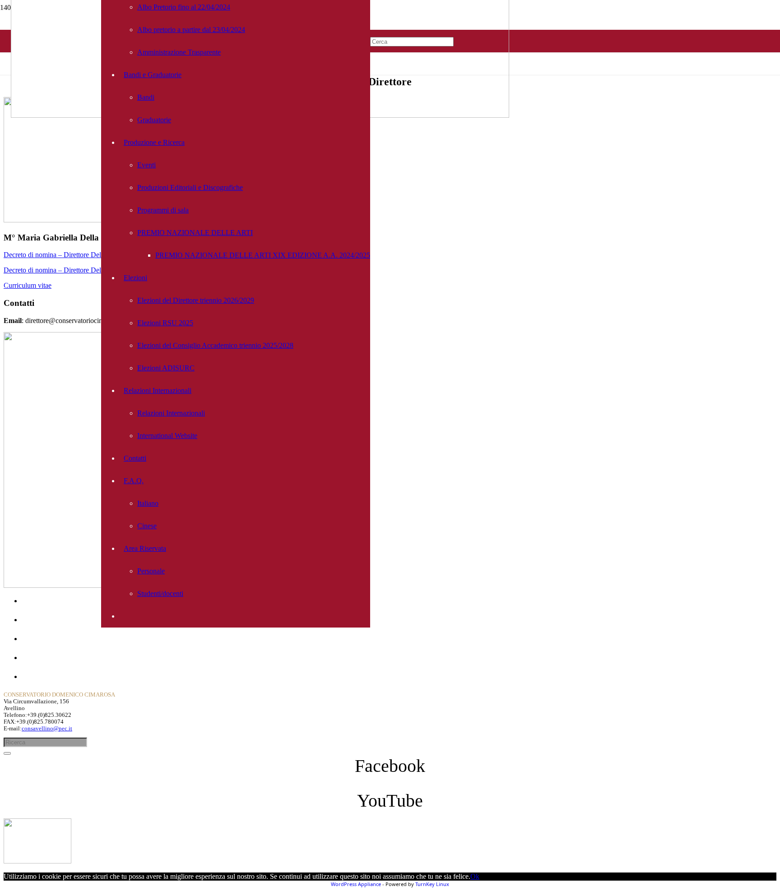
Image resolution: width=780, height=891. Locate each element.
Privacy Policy (42, 676)
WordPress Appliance (356, 884)
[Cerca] (7, 753)
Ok (474, 876)
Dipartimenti (39, 638)
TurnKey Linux (432, 884)
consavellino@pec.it (47, 728)
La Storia (35, 619)
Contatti (33, 657)
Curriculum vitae (27, 285)
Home (30, 601)
